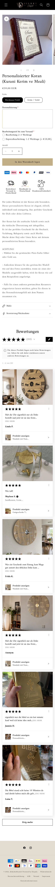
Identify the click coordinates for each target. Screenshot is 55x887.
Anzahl (5, 145)
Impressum (46, 876)
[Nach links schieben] (21, 70)
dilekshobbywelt (16, 871)
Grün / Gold (33, 100)
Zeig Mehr (10, 421)
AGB (28, 876)
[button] (6, 5)
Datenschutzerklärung (16, 876)
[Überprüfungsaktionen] (49, 409)
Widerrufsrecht (45, 871)
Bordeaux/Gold (12, 100)
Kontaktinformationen (29, 880)
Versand (36, 876)
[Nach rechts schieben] (34, 70)
